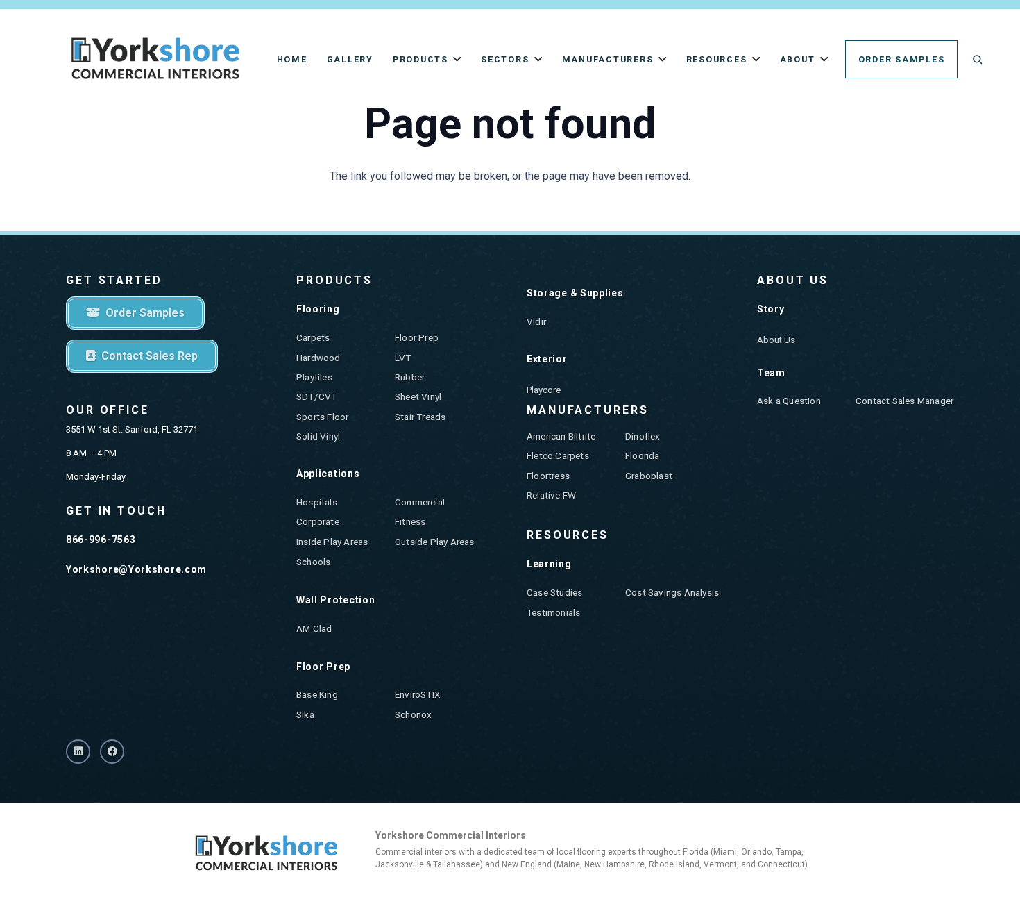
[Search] (977, 59)
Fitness (410, 521)
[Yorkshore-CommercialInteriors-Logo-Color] (155, 59)
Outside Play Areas (435, 541)
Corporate (317, 521)
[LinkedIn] (78, 751)
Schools (313, 561)
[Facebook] (112, 751)
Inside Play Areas (332, 541)
